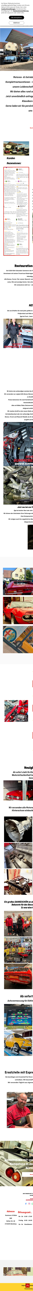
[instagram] (29, 1204)
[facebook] (25, 1204)
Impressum (25, 1285)
